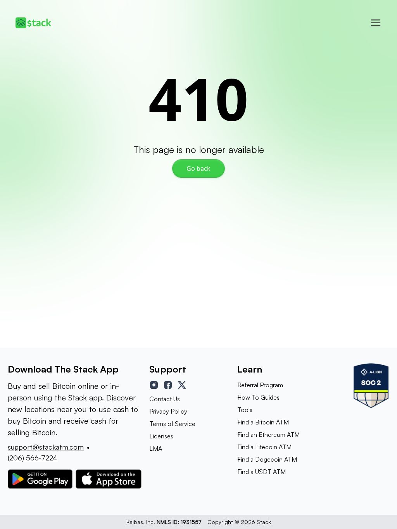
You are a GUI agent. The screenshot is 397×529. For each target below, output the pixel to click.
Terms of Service (172, 424)
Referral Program (260, 385)
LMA (155, 448)
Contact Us (164, 399)
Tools (244, 410)
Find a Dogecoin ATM (267, 459)
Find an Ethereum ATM (268, 434)
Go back (198, 168)
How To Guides (258, 397)
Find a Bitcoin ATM (263, 422)
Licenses (161, 436)
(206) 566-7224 (32, 457)
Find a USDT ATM (261, 472)
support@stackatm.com (46, 447)
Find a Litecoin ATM (264, 447)
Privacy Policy (168, 411)
